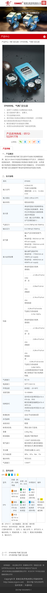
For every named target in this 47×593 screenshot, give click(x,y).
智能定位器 (38, 565)
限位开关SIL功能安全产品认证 (26, 568)
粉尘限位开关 (17, 565)
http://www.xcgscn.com (13, 582)
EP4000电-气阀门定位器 (18, 553)
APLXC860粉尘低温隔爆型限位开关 (14, 571)
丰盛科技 (28, 585)
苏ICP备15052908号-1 (23, 590)
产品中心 (5, 42)
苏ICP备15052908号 (35, 582)
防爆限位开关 (28, 565)
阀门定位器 (14, 42)
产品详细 (6, 148)
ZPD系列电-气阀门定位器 (18, 555)
